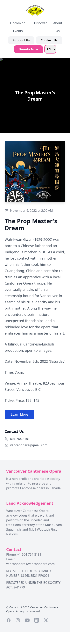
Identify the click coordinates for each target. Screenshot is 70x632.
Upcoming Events (17, 27)
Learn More (19, 414)
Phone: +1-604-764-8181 (23, 554)
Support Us (21, 40)
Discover (40, 23)
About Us (57, 27)
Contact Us (49, 40)
